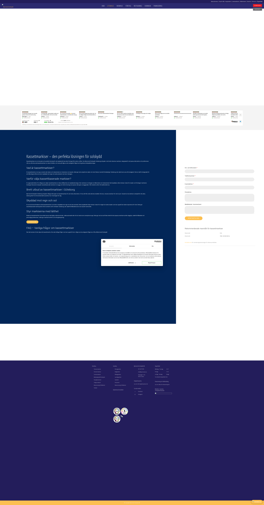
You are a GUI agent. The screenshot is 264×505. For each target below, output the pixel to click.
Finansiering (158, 6)
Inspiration (228, 1)
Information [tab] (132, 246)
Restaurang (138, 6)
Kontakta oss (32, 222)
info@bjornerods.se (142, 372)
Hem (103, 6)
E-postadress (189, 184)
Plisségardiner (118, 369)
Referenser (243, 1)
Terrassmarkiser (97, 369)
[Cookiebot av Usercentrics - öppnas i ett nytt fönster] (155, 242)
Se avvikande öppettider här (161, 377)
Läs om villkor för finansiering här (162, 384)
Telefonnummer (190, 176)
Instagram (140, 394)
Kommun (148, 6)
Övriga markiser (97, 382)
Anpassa (131, 262)
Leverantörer (235, 1)
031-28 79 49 (141, 369)
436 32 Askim (141, 376)
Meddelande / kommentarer (193, 204)
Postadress (188, 192)
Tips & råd (221, 1)
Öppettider (260, 1)
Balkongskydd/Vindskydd (99, 377)
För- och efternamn (191, 168)
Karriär (249, 1)
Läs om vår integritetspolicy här (141, 384)
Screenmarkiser (97, 374)
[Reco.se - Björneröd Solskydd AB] (117, 411)
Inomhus (120, 6)
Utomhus (110, 6)
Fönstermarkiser (97, 371)
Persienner (117, 382)
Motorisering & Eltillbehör (99, 385)
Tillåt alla (151, 262)
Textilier (95, 388)
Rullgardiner (117, 371)
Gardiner (117, 379)
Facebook (140, 391)
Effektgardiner (118, 374)
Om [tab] (152, 246)
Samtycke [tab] (111, 246)
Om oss (254, 1)
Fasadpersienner (97, 379)
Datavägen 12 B (141, 374)
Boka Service (214, 1)
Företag (128, 6)
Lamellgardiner (118, 377)
